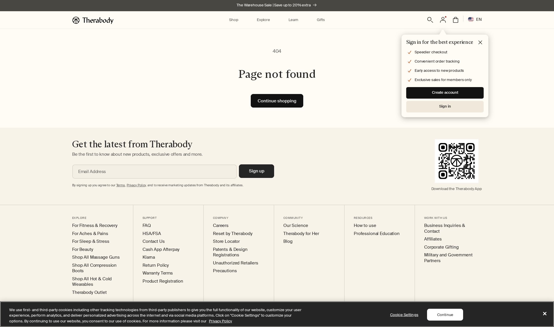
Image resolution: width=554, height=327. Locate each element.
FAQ (147, 225)
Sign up (256, 171)
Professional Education (377, 233)
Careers (221, 225)
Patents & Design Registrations (230, 252)
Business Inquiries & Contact (444, 228)
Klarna (149, 257)
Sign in (445, 106)
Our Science (295, 225)
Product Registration (163, 281)
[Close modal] (480, 42)
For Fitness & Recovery (94, 225)
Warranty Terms (158, 273)
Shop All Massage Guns (96, 257)
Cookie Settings (404, 314)
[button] (233, 20)
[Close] (544, 313)
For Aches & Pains (90, 233)
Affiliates (433, 239)
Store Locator (226, 241)
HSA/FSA (152, 233)
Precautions (225, 271)
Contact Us (154, 241)
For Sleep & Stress (90, 241)
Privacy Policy (220, 321)
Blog (287, 241)
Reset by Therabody (232, 233)
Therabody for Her (301, 233)
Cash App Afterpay (161, 249)
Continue (445, 314)
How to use (365, 225)
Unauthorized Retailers (235, 263)
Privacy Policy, (137, 185)
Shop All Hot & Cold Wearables (92, 281)
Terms (120, 185)
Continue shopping (277, 101)
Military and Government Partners (448, 258)
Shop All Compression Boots (94, 268)
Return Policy (156, 265)
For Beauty (82, 249)
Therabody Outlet (89, 292)
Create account (445, 92)
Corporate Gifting (441, 247)
